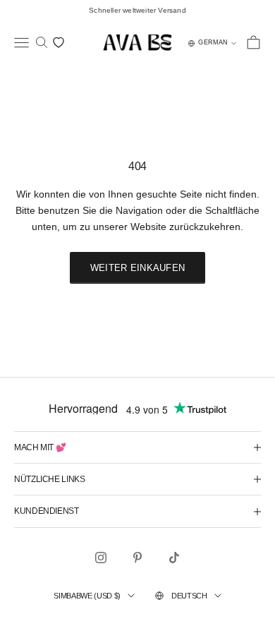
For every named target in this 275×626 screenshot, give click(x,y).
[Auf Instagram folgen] (101, 557)
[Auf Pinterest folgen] (137, 557)
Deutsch (189, 595)
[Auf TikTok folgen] (174, 557)
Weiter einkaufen (137, 268)
